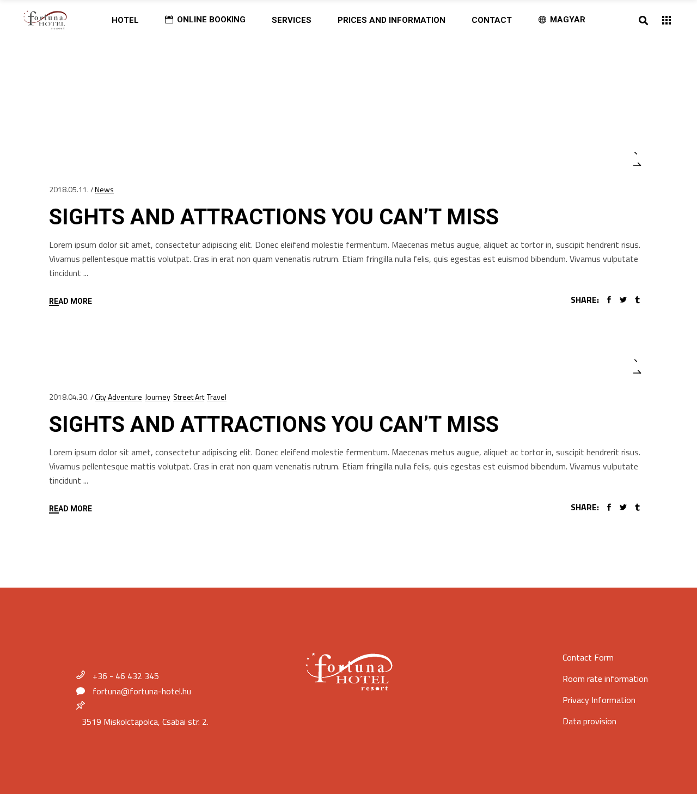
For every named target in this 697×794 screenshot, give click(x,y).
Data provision (589, 721)
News (104, 189)
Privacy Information (599, 699)
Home (80, 71)
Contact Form (588, 657)
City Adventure (118, 396)
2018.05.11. (69, 189)
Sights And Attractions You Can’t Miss (274, 217)
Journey (157, 396)
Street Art (188, 396)
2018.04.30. (69, 396)
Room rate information (605, 678)
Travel (217, 396)
